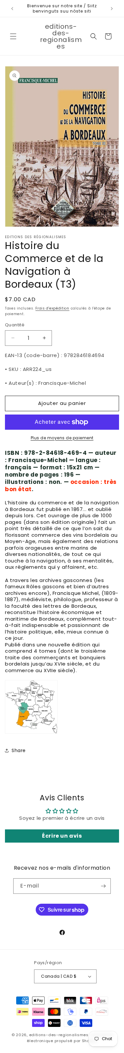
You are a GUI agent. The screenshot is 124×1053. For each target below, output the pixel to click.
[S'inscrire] (103, 886)
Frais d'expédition (52, 308)
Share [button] (19, 750)
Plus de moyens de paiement (62, 438)
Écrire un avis (62, 836)
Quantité (14, 325)
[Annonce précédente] (12, 8)
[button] (13, 36)
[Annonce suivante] (111, 8)
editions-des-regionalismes (59, 1034)
